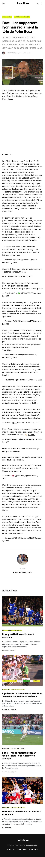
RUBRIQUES (22, 850)
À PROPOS (33, 850)
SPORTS (11, 850)
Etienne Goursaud (22, 572)
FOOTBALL (7, 17)
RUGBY (19, 630)
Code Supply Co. (32, 845)
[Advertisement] (22, 126)
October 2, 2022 (9, 262)
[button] (3, 3)
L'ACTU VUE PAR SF (22, 17)
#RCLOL (31, 435)
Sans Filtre (22, 3)
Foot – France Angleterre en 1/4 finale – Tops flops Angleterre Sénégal (19, 755)
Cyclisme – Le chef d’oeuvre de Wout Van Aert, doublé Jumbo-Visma (22, 695)
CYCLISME (6, 689)
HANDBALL (6, 748)
